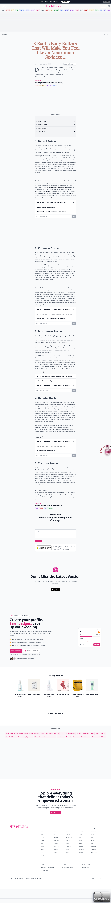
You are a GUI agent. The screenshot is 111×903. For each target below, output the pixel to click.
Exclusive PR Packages (67, 867)
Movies (80, 843)
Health (42, 840)
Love (81, 10)
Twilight (85, 10)
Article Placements (86, 864)
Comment (38, 541)
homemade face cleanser (81, 737)
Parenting (68, 846)
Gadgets (72, 10)
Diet (104, 10)
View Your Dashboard (32, 650)
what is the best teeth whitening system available (22, 733)
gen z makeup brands (68, 733)
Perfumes (81, 846)
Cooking (54, 85)
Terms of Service (45, 870)
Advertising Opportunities (47, 867)
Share (73, 64)
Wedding (81, 852)
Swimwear (91, 10)
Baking (108, 10)
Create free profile (16, 650)
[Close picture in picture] (95, 893)
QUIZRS (75, 87)
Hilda (37, 64)
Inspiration (22, 10)
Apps (55, 828)
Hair (92, 837)
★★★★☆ (106, 34)
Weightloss (56, 10)
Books (55, 831)
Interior (37, 10)
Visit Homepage (55, 813)
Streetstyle (81, 849)
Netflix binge (42, 85)
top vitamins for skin (64, 737)
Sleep (67, 849)
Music (3, 10)
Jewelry (42, 10)
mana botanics (100, 733)
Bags (67, 828)
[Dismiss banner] (74, 546)
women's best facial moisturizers (45, 737)
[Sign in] (109, 6)
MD (49, 64)
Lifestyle (93, 840)
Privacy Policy (85, 867)
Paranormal (56, 846)
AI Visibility (64, 864)
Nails (12, 10)
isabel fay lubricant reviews (50, 733)
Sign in (38, 654)
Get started (96, 644)
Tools (42, 855)
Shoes (96, 10)
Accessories (44, 828)
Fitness (80, 834)
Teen (101, 10)
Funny (16, 10)
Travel (61, 10)
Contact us (43, 864)
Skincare (56, 849)
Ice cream (50, 508)
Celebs (68, 831)
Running (8, 10)
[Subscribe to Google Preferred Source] (44, 547)
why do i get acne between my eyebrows (19, 737)
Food (92, 834)
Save (67, 64)
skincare (4, 34)
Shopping (49, 85)
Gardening (69, 837)
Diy (51, 10)
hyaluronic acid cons (98, 737)
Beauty (77, 10)
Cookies (41, 508)
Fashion (68, 834)
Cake (37, 508)
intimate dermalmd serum (85, 733)
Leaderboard (82, 644)
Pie (45, 508)
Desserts (66, 10)
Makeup (27, 10)
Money (47, 10)
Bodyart (32, 10)
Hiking (37, 85)
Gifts (80, 837)
